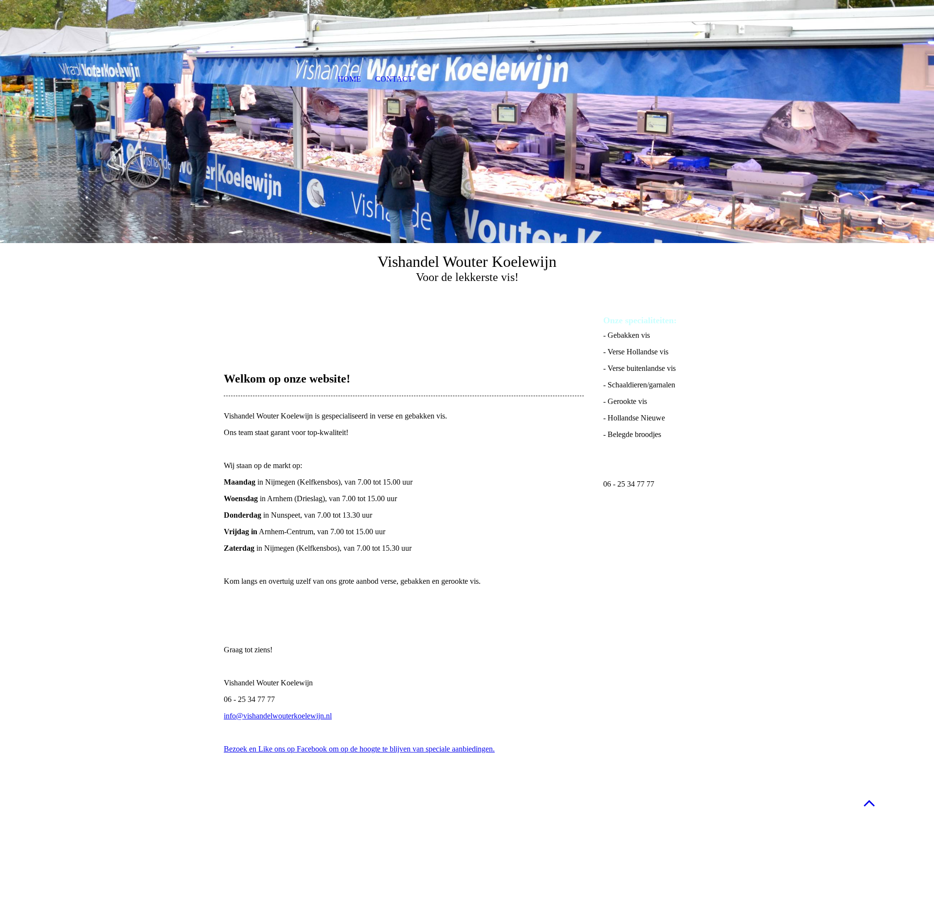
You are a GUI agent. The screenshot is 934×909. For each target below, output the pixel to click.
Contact (394, 79)
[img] (467, 121)
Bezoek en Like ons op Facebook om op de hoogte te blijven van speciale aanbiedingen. (359, 749)
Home (349, 79)
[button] (869, 803)
